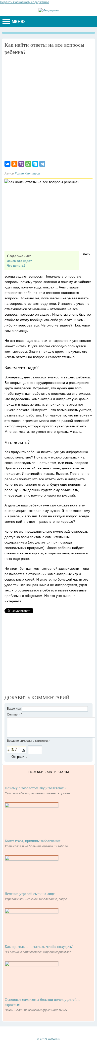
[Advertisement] (48, 107)
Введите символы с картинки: (28, 740)
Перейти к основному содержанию (24, 2)
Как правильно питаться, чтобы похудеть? (39, 946)
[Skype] (35, 164)
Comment (14, 714)
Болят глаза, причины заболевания (32, 840)
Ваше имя (14, 708)
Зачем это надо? (19, 261)
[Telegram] (42, 164)
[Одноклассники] (14, 164)
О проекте (71, 1031)
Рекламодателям (47, 1031)
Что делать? (16, 265)
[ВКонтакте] (7, 164)
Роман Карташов (27, 173)
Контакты (24, 1031)
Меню (18, 22)
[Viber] (21, 164)
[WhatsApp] (28, 164)
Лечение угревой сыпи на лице (30, 893)
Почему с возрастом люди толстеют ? (35, 787)
